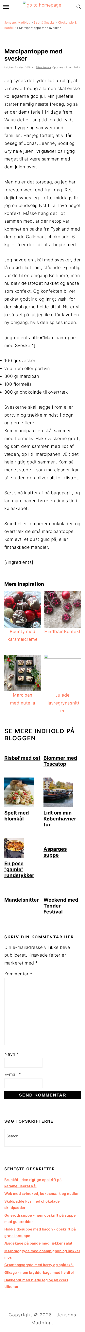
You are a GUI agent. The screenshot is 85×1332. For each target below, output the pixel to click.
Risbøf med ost (22, 758)
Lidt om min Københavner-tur (60, 819)
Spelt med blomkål (16, 816)
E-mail (12, 1074)
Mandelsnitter (21, 900)
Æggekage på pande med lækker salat (38, 1243)
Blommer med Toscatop (60, 761)
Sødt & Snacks (44, 22)
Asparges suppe (55, 852)
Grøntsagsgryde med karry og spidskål (39, 1265)
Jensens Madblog (17, 22)
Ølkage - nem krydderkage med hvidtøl (39, 1272)
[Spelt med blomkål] (19, 805)
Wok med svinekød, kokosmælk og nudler (41, 1193)
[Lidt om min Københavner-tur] (58, 805)
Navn (11, 1054)
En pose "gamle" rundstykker (19, 869)
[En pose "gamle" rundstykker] (14, 856)
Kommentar (18, 973)
